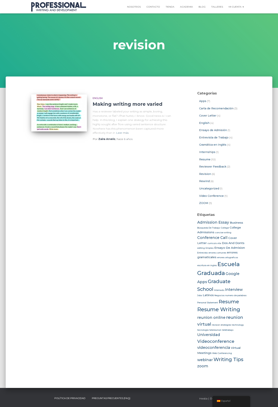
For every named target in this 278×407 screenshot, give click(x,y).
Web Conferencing (222, 353)
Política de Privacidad (69, 398)
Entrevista (202, 253)
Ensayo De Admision (229, 247)
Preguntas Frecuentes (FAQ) (111, 398)
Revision (205, 174)
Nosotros (134, 6)
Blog (202, 6)
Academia (186, 6)
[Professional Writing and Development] (58, 7)
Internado (219, 290)
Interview (234, 289)
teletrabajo (227, 330)
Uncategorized (209, 188)
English (98, 98)
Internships (207, 152)
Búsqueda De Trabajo (208, 228)
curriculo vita (214, 243)
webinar (205, 360)
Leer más (122, 132)
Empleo (210, 248)
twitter (41, 398)
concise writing (223, 232)
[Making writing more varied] (59, 113)
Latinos (208, 295)
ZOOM (203, 203)
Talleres (217, 6)
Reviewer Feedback (212, 166)
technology (238, 325)
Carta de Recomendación (216, 108)
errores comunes (217, 253)
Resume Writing (218, 309)
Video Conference (211, 196)
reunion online (211, 317)
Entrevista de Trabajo (213, 137)
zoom (202, 366)
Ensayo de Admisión (213, 130)
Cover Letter (207, 115)
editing (201, 248)
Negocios (219, 295)
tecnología (203, 330)
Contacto (153, 6)
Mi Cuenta (235, 6)
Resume (204, 159)
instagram (48, 398)
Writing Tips (228, 359)
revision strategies (221, 325)
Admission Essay (213, 222)
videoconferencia (213, 347)
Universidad (208, 334)
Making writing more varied (127, 104)
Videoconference (215, 341)
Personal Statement (207, 302)
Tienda (170, 6)
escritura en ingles (207, 265)
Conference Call (212, 237)
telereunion (215, 330)
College (225, 228)
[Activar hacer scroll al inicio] (270, 399)
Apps (202, 101)
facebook (34, 398)
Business (236, 222)
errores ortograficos (227, 257)
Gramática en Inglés (212, 144)
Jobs (199, 295)
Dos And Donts (233, 243)
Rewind (204, 181)
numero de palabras (235, 295)
